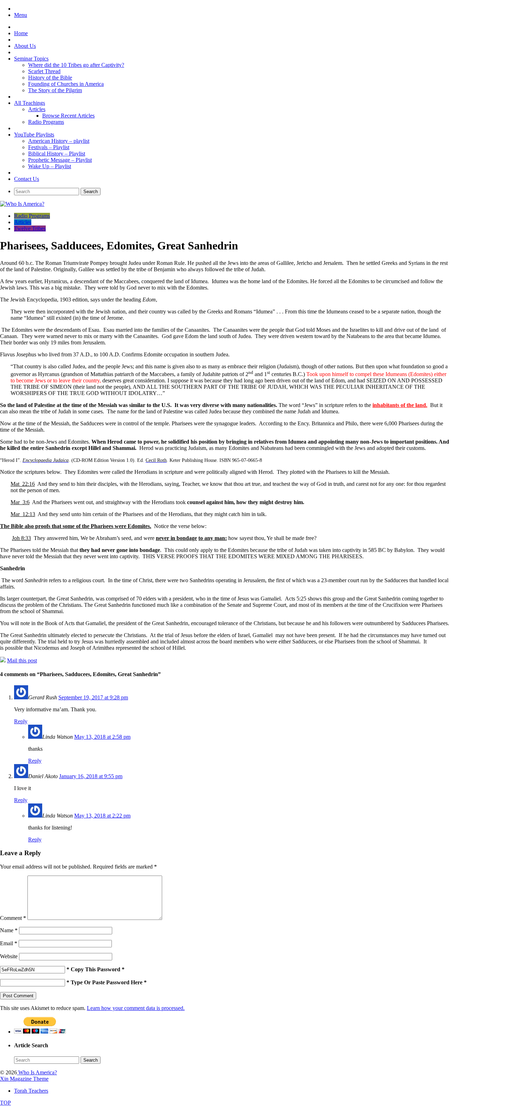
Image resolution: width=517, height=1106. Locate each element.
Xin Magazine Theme (24, 1079)
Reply (20, 721)
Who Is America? (37, 1072)
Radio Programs (46, 122)
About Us (25, 46)
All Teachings (29, 103)
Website (9, 956)
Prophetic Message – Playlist (60, 160)
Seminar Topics (31, 59)
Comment (13, 918)
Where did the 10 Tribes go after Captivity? (76, 65)
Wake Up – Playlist (49, 166)
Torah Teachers (31, 1091)
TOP (5, 1103)
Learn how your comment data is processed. (136, 1008)
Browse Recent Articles (68, 116)
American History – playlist (58, 141)
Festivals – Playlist (48, 147)
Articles (36, 109)
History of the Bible (50, 78)
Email (8, 943)
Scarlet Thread (44, 71)
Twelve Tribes (30, 228)
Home (21, 33)
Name (9, 930)
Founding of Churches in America (66, 84)
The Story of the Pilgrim (55, 90)
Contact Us (26, 179)
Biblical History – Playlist (56, 154)
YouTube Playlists (34, 135)
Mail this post (22, 660)
